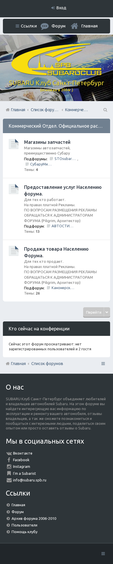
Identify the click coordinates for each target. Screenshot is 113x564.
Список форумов (47, 363)
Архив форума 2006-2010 (34, 518)
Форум (18, 512)
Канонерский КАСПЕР (63, 288)
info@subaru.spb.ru (29, 480)
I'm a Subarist (24, 473)
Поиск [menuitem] (105, 109)
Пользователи (24, 525)
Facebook (21, 460)
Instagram (21, 466)
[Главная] (56, 73)
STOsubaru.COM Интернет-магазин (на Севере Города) (65, 159)
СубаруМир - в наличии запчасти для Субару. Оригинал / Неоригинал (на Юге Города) (41, 164)
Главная (89, 25)
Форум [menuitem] (58, 25)
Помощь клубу (24, 532)
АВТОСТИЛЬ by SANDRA (63, 226)
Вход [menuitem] (61, 7)
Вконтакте (22, 453)
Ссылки (29, 25)
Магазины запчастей (47, 142)
